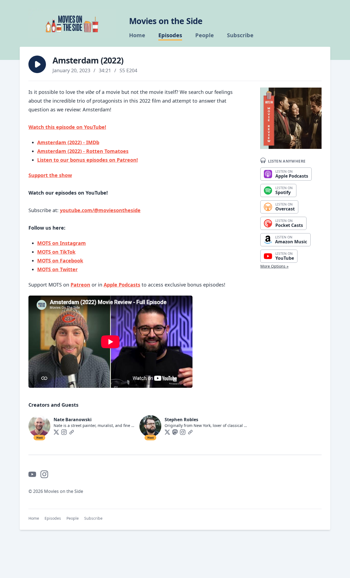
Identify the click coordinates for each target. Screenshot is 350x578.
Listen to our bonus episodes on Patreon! (87, 160)
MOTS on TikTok (56, 251)
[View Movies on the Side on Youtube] (32, 474)
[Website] (71, 432)
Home (137, 35)
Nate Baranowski (73, 420)
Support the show (50, 175)
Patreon (80, 284)
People (204, 35)
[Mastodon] (175, 432)
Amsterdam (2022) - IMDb (68, 142)
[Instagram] (64, 432)
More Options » (274, 266)
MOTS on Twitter (57, 269)
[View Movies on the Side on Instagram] (44, 474)
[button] (37, 64)
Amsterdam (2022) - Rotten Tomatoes (83, 151)
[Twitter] (56, 432)
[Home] (72, 23)
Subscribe (240, 35)
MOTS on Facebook (60, 260)
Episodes (170, 35)
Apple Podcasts (122, 284)
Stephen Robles (181, 420)
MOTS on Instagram (61, 243)
